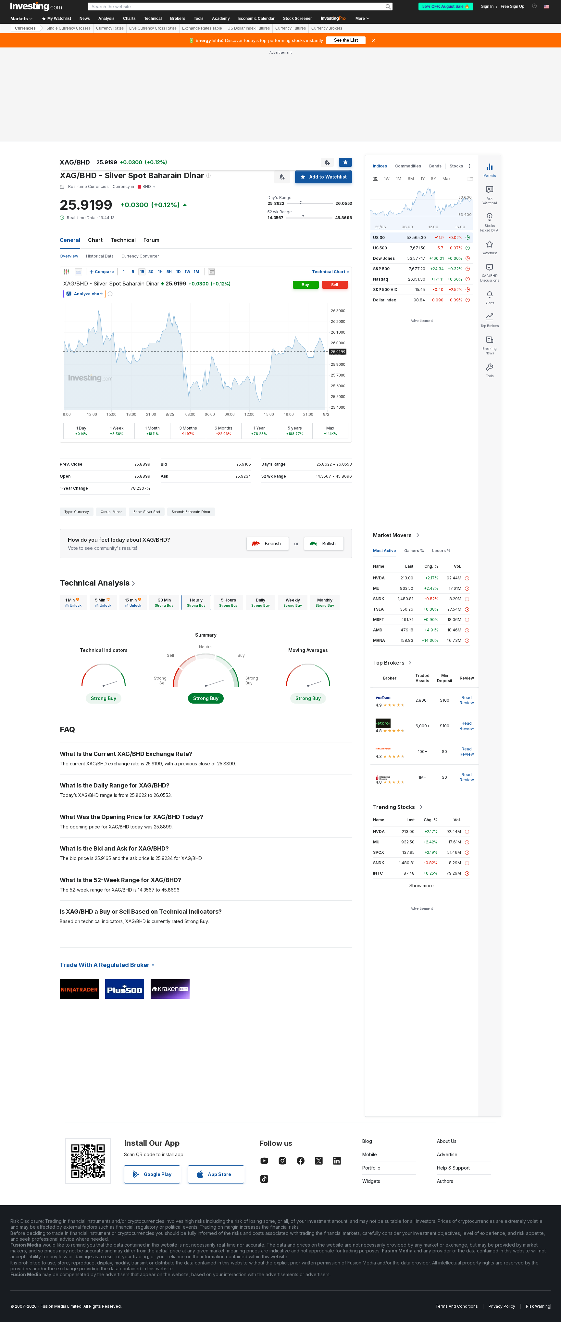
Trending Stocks (394, 713)
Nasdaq (380, 185)
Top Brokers (389, 568)
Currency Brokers (326, 28)
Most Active (384, 456)
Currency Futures (290, 28)
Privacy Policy (502, 1212)
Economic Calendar (256, 18)
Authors (445, 1087)
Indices (380, 72)
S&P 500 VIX (385, 195)
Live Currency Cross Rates (153, 28)
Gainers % (414, 456)
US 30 (379, 143)
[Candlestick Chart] (66, 177)
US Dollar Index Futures (249, 28)
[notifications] (534, 6)
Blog (367, 1047)
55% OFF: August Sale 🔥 (445, 6)
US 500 (380, 154)
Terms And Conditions (456, 1212)
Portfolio (371, 1074)
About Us (446, 1047)
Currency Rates (110, 28)
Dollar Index (384, 206)
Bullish (329, 449)
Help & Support (453, 1074)
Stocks (456, 72)
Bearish (273, 449)
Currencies (25, 28)
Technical (123, 146)
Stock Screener (297, 18)
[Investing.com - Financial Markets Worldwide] (36, 6)
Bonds (435, 72)
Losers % (441, 456)
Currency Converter (140, 162)
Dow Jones (384, 164)
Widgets (371, 1087)
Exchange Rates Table (202, 28)
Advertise (447, 1060)
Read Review (467, 606)
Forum (151, 146)
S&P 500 (381, 174)
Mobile (369, 1060)
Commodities (408, 72)
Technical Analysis (95, 489)
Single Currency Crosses (68, 28)
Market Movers (392, 441)
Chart (95, 146)
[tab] (73, 508)
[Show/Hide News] (211, 177)
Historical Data (100, 162)
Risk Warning (538, 1212)
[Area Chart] (78, 177)
